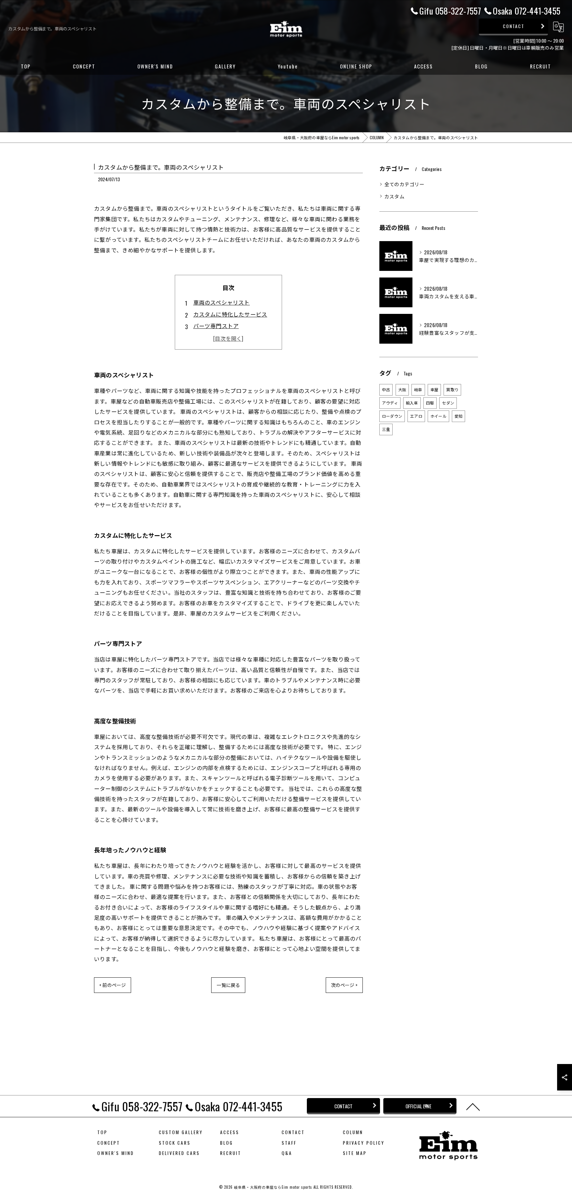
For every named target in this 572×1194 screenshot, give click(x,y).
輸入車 (412, 402)
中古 (386, 389)
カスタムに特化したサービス (230, 314)
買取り (452, 389)
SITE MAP (355, 1153)
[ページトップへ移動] (473, 1106)
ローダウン (392, 416)
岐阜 (418, 389)
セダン (448, 402)
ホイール (438, 416)
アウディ (390, 402)
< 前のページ (112, 984)
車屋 (434, 389)
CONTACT (513, 25)
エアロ (416, 416)
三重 (386, 429)
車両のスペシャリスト (221, 302)
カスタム (394, 196)
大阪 (402, 389)
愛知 (458, 416)
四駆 (430, 402)
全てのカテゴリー (404, 184)
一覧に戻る (228, 984)
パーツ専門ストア (216, 325)
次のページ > (344, 984)
